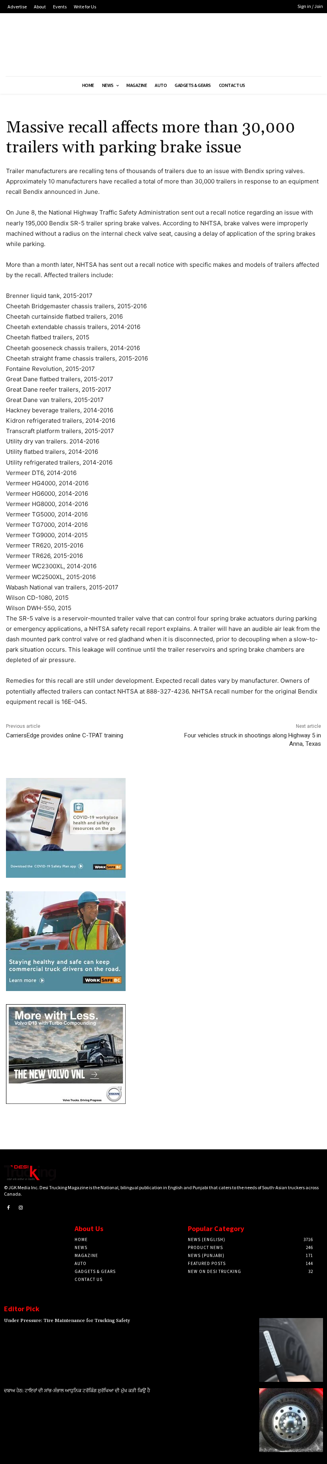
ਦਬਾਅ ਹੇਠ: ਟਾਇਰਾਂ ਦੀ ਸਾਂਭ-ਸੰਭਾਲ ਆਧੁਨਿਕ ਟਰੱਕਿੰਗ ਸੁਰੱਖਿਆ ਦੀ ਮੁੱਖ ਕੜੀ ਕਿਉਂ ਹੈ (77, 1391)
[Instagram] (21, 1208)
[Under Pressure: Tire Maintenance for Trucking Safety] (291, 1350)
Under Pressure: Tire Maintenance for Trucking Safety (67, 1321)
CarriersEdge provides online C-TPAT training (64, 735)
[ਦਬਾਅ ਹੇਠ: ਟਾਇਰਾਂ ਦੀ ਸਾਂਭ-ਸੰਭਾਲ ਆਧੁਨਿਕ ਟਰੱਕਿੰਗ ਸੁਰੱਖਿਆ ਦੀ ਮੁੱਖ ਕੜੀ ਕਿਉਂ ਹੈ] (291, 1420)
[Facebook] (8, 1208)
